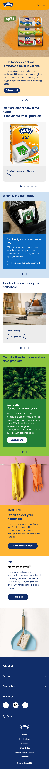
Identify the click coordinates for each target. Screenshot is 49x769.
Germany (11, 716)
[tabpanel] (24, 52)
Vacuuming (13, 330)
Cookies (24, 744)
